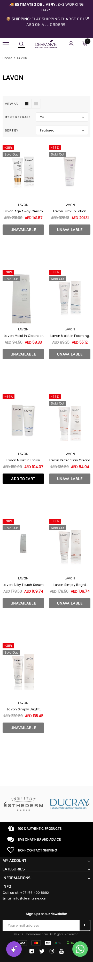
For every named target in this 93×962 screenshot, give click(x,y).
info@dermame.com (30, 898)
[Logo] (46, 44)
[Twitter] (41, 951)
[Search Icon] (21, 44)
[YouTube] (61, 951)
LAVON (22, 58)
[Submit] (85, 925)
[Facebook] (31, 951)
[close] (87, 18)
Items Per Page (17, 117)
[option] (63, 804)
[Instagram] (52, 951)
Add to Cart (23, 479)
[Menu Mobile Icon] (6, 44)
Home (7, 58)
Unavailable (23, 229)
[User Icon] (71, 44)
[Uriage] (62, 804)
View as (11, 103)
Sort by (11, 130)
